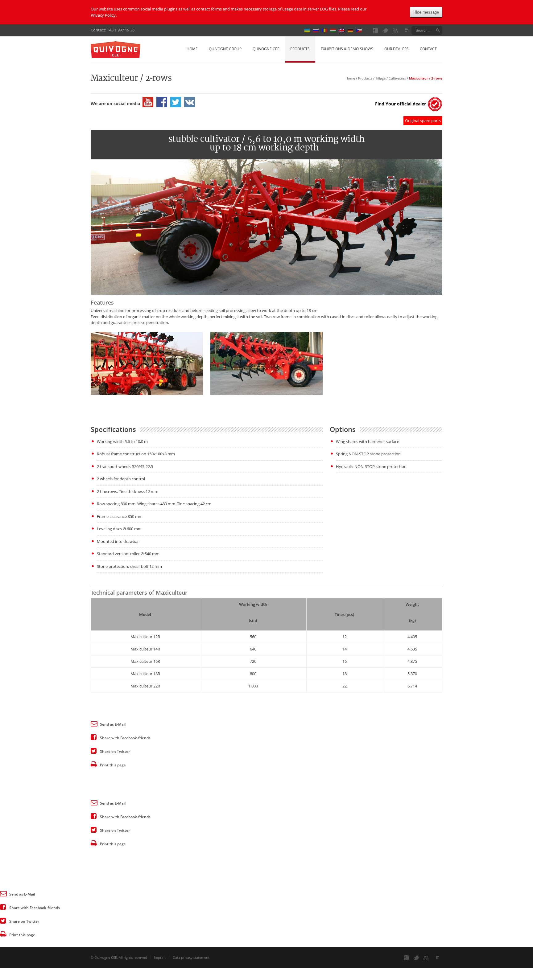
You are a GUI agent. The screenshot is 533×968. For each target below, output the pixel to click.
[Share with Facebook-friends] (94, 737)
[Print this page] (94, 764)
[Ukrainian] (308, 30)
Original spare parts (423, 120)
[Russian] (317, 30)
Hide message (426, 12)
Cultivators (397, 78)
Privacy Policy (103, 15)
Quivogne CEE (266, 48)
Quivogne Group (225, 48)
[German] (352, 30)
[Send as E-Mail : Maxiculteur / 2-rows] (94, 723)
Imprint (160, 957)
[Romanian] (326, 30)
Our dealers (396, 48)
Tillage (380, 78)
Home (192, 48)
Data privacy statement (191, 957)
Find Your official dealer (400, 104)
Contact (428, 48)
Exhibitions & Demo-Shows (347, 48)
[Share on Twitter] (94, 750)
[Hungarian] (334, 30)
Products (300, 48)
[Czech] (360, 30)
